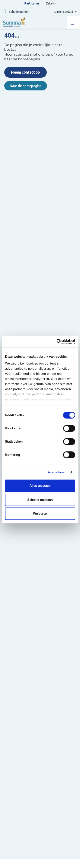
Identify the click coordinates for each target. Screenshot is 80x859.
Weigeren (40, 513)
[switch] (69, 428)
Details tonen (56, 472)
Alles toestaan (40, 485)
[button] (4, 11)
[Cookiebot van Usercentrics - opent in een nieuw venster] (57, 341)
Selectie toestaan (40, 499)
